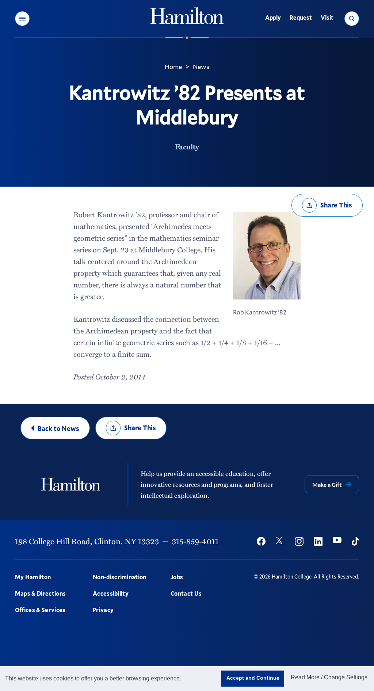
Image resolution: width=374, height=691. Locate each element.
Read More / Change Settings (329, 677)
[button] (22, 18)
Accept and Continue (252, 678)
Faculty (187, 146)
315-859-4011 (195, 541)
